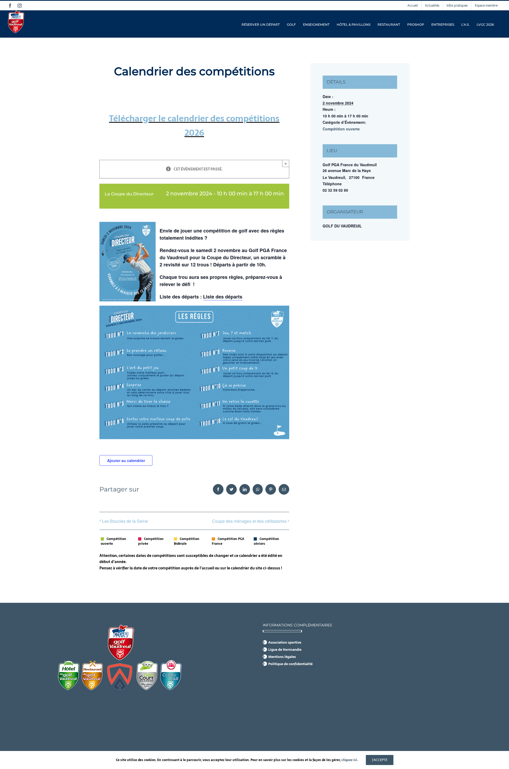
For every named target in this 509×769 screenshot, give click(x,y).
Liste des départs (222, 296)
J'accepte (379, 760)
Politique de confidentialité (290, 664)
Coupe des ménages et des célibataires (249, 521)
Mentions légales (282, 656)
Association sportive (284, 642)
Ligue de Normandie (284, 649)
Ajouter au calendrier (126, 460)
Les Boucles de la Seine (125, 521)
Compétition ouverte (341, 128)
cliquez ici (349, 760)
